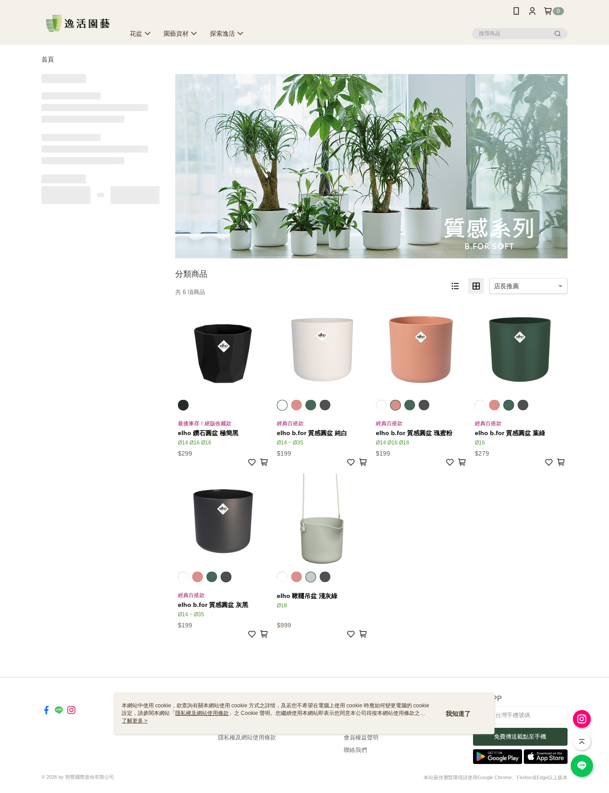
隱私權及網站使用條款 (247, 737)
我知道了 (458, 713)
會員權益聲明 (361, 737)
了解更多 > (135, 721)
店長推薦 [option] (506, 286)
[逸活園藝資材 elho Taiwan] (77, 23)
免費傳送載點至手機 (520, 736)
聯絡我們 (355, 750)
